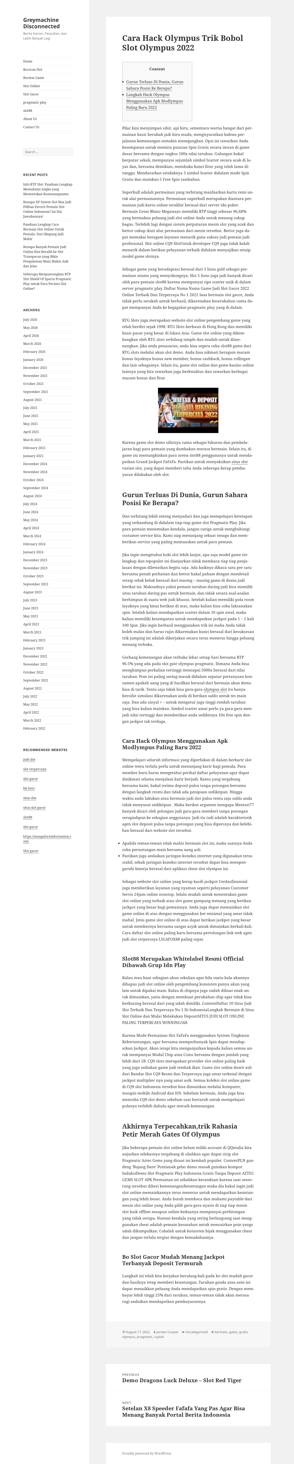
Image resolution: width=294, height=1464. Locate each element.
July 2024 (30, 504)
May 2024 (30, 520)
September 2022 (35, 680)
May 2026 (30, 327)
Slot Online (31, 86)
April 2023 (31, 624)
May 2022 (30, 704)
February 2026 (34, 351)
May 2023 (30, 616)
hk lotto (29, 788)
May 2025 (30, 424)
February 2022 (34, 728)
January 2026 (33, 359)
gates (233, 1332)
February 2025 (34, 448)
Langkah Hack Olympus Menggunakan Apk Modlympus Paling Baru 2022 (154, 101)
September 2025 (35, 392)
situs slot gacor (34, 807)
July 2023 (30, 600)
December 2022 (35, 656)
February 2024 (34, 544)
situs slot (29, 798)
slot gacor (30, 778)
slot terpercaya (34, 769)
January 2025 (33, 456)
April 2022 (31, 712)
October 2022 (33, 672)
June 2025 (30, 416)
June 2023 (30, 608)
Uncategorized (196, 1332)
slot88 (27, 110)
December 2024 (35, 464)
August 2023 (32, 592)
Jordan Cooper (168, 1332)
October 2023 (33, 576)
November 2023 (35, 568)
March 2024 (32, 536)
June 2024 (30, 512)
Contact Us (31, 127)
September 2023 (35, 584)
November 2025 (35, 376)
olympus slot (215, 689)
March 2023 (32, 632)
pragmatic (144, 1337)
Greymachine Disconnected (41, 23)
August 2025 (32, 400)
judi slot (29, 759)
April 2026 (31, 335)
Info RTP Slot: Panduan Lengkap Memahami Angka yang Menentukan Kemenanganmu (47, 189)
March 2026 (32, 343)
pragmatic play (34, 102)
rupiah (159, 1337)
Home (27, 61)
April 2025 (31, 432)
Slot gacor (30, 851)
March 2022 (32, 720)
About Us (30, 119)
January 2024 (33, 552)
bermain (221, 1332)
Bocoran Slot (32, 69)
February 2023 (34, 640)
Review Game (33, 78)
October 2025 (33, 384)
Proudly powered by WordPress (146, 1453)
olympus (128, 1337)
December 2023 (35, 560)
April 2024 (31, 528)
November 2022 (35, 664)
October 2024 (33, 480)
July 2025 (30, 408)
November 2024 (35, 472)
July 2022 (30, 696)
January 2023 (33, 648)
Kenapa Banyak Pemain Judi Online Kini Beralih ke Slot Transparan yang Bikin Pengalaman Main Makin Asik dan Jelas (45, 256)
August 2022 (32, 688)
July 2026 (30, 319)
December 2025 (35, 367)
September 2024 (35, 488)
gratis (243, 1332)
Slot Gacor (31, 94)
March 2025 (32, 440)
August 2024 (32, 496)
